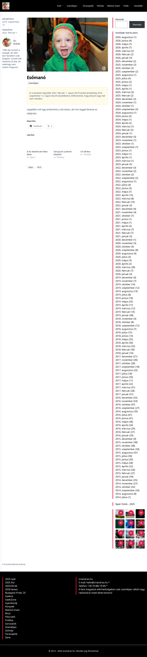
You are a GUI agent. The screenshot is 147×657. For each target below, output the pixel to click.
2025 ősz (10, 582)
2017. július (121, 373)
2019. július (121, 294)
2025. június (121, 81)
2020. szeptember (125, 250)
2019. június (121, 298)
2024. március (122, 126)
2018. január (122, 353)
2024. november (124, 102)
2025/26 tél (11, 585)
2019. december (124, 277)
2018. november (124, 318)
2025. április (121, 88)
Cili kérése (85, 151)
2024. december (124, 99)
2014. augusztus (124, 493)
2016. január (122, 435)
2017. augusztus (124, 370)
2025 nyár (10, 579)
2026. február (122, 54)
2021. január (122, 236)
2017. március (122, 387)
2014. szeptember (125, 490)
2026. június (121, 40)
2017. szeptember (125, 366)
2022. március (122, 198)
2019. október (122, 284)
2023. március (122, 160)
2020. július (121, 256)
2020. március (122, 267)
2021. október (122, 215)
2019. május (121, 301)
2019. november (124, 281)
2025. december (124, 61)
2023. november (124, 140)
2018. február (122, 349)
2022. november (124, 171)
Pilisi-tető (10, 616)
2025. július (121, 78)
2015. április (121, 466)
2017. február (122, 390)
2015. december (124, 438)
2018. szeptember (125, 325)
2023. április (121, 157)
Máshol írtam (12, 610)
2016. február (122, 432)
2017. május (121, 380)
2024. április (121, 123)
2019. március (122, 308)
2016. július (121, 414)
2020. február (122, 270)
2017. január (122, 394)
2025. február (122, 95)
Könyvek (9, 606)
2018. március (122, 346)
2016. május (121, 421)
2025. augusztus (124, 75)
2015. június (121, 459)
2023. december (124, 136)
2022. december (124, 167)
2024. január (122, 133)
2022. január (122, 205)
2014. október (122, 486)
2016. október (122, 404)
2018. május (121, 339)
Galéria (9, 596)
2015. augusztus (124, 452)
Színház (9, 630)
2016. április (121, 425)
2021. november (124, 212)
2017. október (122, 363)
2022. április (121, 195)
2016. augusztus (124, 411)
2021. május (121, 222)
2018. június (121, 335)
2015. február (122, 473)
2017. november (124, 359)
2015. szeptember (125, 449)
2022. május (121, 191)
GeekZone (10, 599)
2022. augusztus (124, 181)
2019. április (121, 305)
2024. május (121, 119)
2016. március (122, 428)
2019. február (122, 311)
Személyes (33, 83)
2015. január (122, 476)
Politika (9, 620)
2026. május (121, 44)
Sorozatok (10, 623)
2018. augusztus (124, 329)
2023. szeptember (125, 147)
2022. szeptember (125, 178)
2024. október (122, 105)
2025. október (122, 68)
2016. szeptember (125, 408)
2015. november (124, 442)
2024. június (121, 116)
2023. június (121, 150)
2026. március (122, 50)
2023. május (121, 153)
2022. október (122, 174)
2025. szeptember (125, 71)
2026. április (121, 47)
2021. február (122, 232)
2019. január (122, 315)
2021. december (124, 208)
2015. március (122, 469)
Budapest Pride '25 (15, 592)
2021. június (121, 219)
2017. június (121, 377)
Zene (7, 637)
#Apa (31, 167)
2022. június (121, 188)
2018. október (122, 322)
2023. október (122, 143)
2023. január (122, 164)
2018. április (121, 342)
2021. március (122, 229)
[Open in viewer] (120, 512)
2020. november (124, 243)
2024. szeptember (125, 109)
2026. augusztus (124, 37)
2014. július (121, 497)
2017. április (121, 384)
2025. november (124, 64)
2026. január (122, 57)
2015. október (122, 445)
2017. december (124, 356)
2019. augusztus (124, 291)
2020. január (122, 274)
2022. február (122, 202)
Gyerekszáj (11, 603)
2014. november (124, 483)
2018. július (121, 332)
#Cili (39, 167)
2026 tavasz (11, 589)
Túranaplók (11, 634)
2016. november (124, 401)
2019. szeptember (125, 287)
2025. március (122, 92)
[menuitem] (88, 5)
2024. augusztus (124, 112)
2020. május (121, 260)
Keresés (119, 19)
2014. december (124, 480)
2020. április (121, 263)
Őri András (16, 42)
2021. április (121, 226)
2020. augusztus (124, 253)
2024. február (122, 129)
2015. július (121, 456)
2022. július (121, 184)
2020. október (122, 246)
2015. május (121, 462)
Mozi (7, 613)
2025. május (121, 85)
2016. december (124, 397)
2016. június (121, 418)
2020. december (124, 239)
